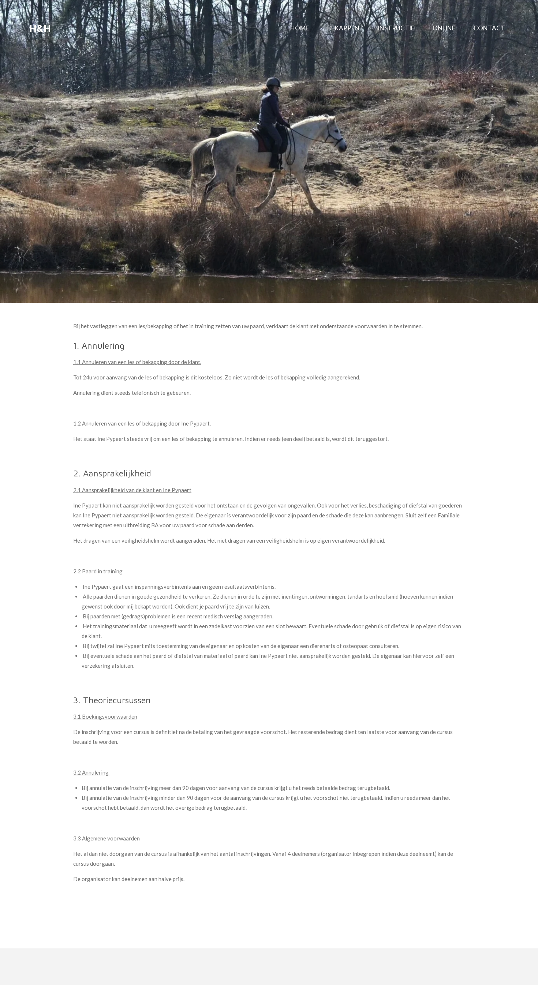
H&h (40, 28)
